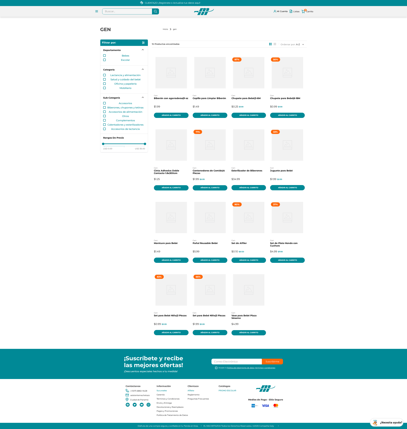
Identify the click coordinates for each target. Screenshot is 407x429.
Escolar (125, 60)
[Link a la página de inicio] (167, 29)
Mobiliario (125, 88)
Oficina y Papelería (125, 83)
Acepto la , (246, 368)
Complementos (125, 120)
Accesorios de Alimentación (125, 111)
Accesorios (125, 103)
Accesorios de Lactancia (125, 129)
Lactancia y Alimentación (125, 75)
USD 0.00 (107, 148)
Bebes (125, 55)
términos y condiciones (265, 368)
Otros (125, 116)
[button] (124, 50)
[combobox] (130, 11)
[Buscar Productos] (155, 11)
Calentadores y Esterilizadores (125, 124)
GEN (175, 29)
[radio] (270, 44)
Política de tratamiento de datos (240, 368)
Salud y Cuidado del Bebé (125, 79)
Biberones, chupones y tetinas (125, 107)
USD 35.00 (140, 148)
